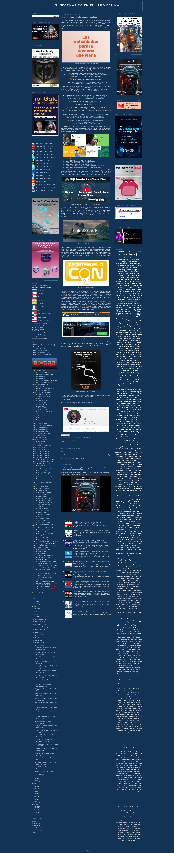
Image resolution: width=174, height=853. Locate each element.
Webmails (121, 433)
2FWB (120, 561)
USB (118, 458)
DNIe (139, 472)
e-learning (126, 673)
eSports (132, 673)
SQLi (124, 427)
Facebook (127, 289)
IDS (133, 529)
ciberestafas (130, 372)
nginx (117, 639)
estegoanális (123, 714)
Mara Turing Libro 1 (43, 431)
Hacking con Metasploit (45, 482)
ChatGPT (131, 287)
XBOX (132, 443)
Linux (138, 273)
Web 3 (137, 801)
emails (132, 812)
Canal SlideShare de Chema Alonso (45, 184)
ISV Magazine (133, 686)
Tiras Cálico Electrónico (46, 461)
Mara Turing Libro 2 (43, 429)
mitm (118, 301)
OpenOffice (138, 448)
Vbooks (133, 521)
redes (124, 295)
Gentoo (118, 651)
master (138, 535)
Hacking (121, 252)
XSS (129, 321)
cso (122, 574)
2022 (35, 611)
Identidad (132, 273)
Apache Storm (138, 726)
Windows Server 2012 (44, 557)
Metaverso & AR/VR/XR (45, 396)
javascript (120, 360)
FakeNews (131, 395)
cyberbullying (120, 523)
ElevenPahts (138, 517)
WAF (138, 521)
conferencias (132, 262)
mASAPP (133, 594)
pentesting (122, 256)
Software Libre (121, 342)
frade (119, 818)
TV (129, 521)
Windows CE (133, 706)
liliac (119, 718)
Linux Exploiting (42, 536)
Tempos (126, 281)
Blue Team (120, 460)
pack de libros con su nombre (89, 297)
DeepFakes (138, 319)
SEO (125, 419)
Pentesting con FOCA (44, 534)
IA (131, 256)
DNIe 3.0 (131, 602)
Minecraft (119, 771)
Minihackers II (43, 376)
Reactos (134, 659)
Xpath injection (125, 614)
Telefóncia (126, 797)
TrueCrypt (128, 612)
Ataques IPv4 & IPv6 (44, 352)
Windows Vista (126, 313)
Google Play (129, 350)
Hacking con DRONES (44, 492)
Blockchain (121, 303)
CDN (134, 643)
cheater (133, 669)
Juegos (129, 325)
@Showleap (79, 98)
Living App (124, 366)
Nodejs (124, 608)
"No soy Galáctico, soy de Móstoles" (45, 771)
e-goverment (124, 407)
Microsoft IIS (132, 629)
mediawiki (120, 828)
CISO (118, 466)
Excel (132, 384)
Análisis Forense (43, 485)
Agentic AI (138, 429)
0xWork (130, 722)
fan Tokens (133, 378)
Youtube (119, 321)
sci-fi (140, 470)
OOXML (129, 382)
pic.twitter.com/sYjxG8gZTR (98, 82)
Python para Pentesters (81, 294)
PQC (135, 482)
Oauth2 (127, 468)
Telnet (131, 797)
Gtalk (123, 651)
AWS (119, 525)
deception (137, 614)
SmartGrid (118, 793)
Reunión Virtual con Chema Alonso (45, 146)
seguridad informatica (134, 836)
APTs (130, 618)
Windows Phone (130, 533)
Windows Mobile (120, 533)
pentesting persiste (134, 830)
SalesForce (125, 661)
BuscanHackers (125, 600)
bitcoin (131, 315)
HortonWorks (137, 684)
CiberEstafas (41, 422)
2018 (35, 781)
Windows (120, 275)
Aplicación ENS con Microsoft (46, 567)
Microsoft (119, 293)
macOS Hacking (42, 496)
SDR (135, 631)
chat (138, 427)
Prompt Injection (125, 370)
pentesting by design (124, 830)
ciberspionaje (121, 547)
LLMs (127, 283)
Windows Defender (121, 804)
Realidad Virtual (120, 513)
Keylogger (120, 690)
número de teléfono (124, 639)
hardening (121, 270)
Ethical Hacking (42, 350)
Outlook (138, 504)
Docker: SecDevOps (44, 481)
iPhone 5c (124, 716)
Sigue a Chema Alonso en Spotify (45, 163)
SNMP (129, 590)
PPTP (140, 553)
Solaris (139, 793)
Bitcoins (132, 327)
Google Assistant (121, 684)
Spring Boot (41, 465)
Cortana (120, 602)
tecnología (127, 480)
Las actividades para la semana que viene (79, 17)
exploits (120, 374)
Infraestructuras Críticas (45, 502)
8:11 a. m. (87, 437)
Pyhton (123, 631)
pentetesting (121, 832)
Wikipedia (133, 592)
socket (124, 838)
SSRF (134, 590)
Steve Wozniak (132, 531)
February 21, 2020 (92, 104)
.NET (118, 344)
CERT (117, 681)
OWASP (132, 504)
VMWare (137, 665)
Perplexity (119, 419)
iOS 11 (135, 822)
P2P (138, 433)
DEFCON (135, 486)
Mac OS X (126, 354)
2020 (35, 617)
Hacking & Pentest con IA (46, 380)
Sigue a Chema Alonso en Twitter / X (45, 166)
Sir (140, 789)
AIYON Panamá (42, 317)
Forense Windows (42, 589)
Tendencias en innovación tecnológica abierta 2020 (89, 165)
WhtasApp (131, 802)
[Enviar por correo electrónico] (62, 435)
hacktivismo (137, 415)
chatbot (123, 389)
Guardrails (133, 604)
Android (121, 277)
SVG (126, 789)
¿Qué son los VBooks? (39, 343)
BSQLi (124, 486)
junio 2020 (38, 635)
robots (118, 388)
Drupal (139, 565)
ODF (134, 403)
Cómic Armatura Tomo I (45, 477)
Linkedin (126, 431)
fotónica (128, 637)
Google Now (127, 749)
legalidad (128, 399)
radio (138, 374)
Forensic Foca (136, 510)
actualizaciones (129, 667)
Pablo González (103, 295)
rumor (126, 836)
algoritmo (134, 498)
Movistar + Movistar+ (128, 771)
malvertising (119, 618)
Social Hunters (42, 416)
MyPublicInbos (120, 773)
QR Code (138, 588)
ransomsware (134, 639)
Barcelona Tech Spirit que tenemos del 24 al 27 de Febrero (85, 91)
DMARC (125, 602)
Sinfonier (129, 427)
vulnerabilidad (138, 641)
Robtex (139, 659)
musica (133, 675)
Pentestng (125, 696)
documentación (121, 415)
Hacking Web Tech (43, 508)
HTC (122, 751)
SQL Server (126, 352)
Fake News (120, 380)
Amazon (131, 366)
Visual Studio (132, 506)
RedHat (128, 513)
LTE (131, 653)
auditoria (125, 710)
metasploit (136, 299)
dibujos (139, 393)
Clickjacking (131, 527)
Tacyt (127, 376)
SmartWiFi (120, 435)
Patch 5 (132, 781)
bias (122, 458)
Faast (117, 366)
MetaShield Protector (123, 397)
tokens (134, 321)
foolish (135, 470)
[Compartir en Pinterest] (69, 435)
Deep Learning (125, 309)
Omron (134, 777)
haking (139, 714)
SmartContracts (136, 352)
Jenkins (117, 761)
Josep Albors (67, 255)
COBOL (138, 643)
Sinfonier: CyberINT (43, 510)
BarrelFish (118, 732)
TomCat (133, 704)
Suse (139, 663)
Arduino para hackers (44, 347)
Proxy (130, 386)
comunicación (128, 635)
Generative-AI (136, 289)
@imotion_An (72, 98)
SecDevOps (137, 496)
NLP (131, 694)
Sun (138, 468)
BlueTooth (138, 366)
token (131, 380)
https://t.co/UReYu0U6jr (84, 120)
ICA (136, 553)
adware (118, 399)
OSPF (118, 777)
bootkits (119, 594)
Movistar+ (134, 397)
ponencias (127, 832)
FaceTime (137, 602)
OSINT (40, 443)
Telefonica (118, 570)
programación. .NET (121, 834)
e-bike (137, 671)
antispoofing (137, 557)
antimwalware (119, 710)
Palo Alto (132, 657)
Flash (127, 683)
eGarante (121, 616)
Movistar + (132, 338)
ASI (132, 724)
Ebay (117, 683)
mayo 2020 (38, 637)
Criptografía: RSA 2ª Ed (45, 544)
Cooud (120, 738)
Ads (117, 517)
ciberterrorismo (121, 515)
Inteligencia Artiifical (132, 688)
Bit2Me (123, 393)
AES (124, 598)
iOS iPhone (120, 824)
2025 (35, 604)
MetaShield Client (131, 584)
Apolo (130, 679)
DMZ (137, 527)
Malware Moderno (43, 423)
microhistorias (136, 362)
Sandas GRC (138, 610)
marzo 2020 (39, 642)
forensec (140, 816)
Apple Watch (120, 620)
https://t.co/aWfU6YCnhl (78, 82)
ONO (140, 775)
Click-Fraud (138, 551)
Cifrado (118, 313)
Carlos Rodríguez (78, 249)
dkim (117, 464)
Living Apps (126, 336)
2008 (35, 807)
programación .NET (122, 429)
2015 (35, 788)
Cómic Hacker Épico (44, 520)
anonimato (133, 392)
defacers (132, 671)
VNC (124, 706)
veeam (128, 840)
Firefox (125, 332)
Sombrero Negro (42, 420)
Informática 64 (128, 447)
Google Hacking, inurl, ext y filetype (83, 611)
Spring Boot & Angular (44, 473)
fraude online (132, 356)
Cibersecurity (137, 600)
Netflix (126, 482)
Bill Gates (136, 561)
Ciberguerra (42, 386)
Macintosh (131, 627)
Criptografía (121, 299)
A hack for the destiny (44, 490)
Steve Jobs (120, 498)
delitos (134, 574)
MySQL (138, 346)
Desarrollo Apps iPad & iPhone (47, 561)
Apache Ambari (119, 726)
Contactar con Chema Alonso (43, 143)
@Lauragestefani (78, 116)
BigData (133, 305)
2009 (35, 804)
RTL (130, 659)
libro (138, 330)
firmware (134, 816)
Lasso (139, 625)
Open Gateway (133, 441)
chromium (138, 669)
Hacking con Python (44, 522)
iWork (127, 594)
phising (117, 677)
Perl (140, 608)
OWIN (125, 777)
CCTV (129, 643)
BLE (135, 472)
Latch (131, 271)
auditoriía (127, 808)
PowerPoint (119, 659)
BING (139, 325)
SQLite (132, 490)
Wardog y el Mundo (43, 547)
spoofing (121, 350)
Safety (133, 789)
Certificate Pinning (130, 537)
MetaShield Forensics (122, 629)
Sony (123, 612)
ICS (132, 539)
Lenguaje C (121, 627)
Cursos (122, 268)
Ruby (135, 456)
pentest (120, 271)
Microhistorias (42, 551)
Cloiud (129, 736)
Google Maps (119, 553)
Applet (125, 620)
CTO (131, 600)
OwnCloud (126, 781)
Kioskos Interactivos (135, 582)
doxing (122, 464)
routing (118, 641)
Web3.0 (139, 612)
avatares (139, 533)
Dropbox (118, 539)
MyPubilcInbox (120, 588)
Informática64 (124, 441)
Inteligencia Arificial (121, 688)
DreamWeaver (129, 740)
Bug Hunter (41, 370)
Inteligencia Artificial (129, 258)
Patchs (136, 608)
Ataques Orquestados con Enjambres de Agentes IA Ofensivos (91, 591)
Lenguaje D (131, 763)
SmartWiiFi (124, 793)
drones (127, 464)
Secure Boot (133, 661)
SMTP (120, 555)
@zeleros (90, 97)
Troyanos (135, 370)
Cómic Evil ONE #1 (43, 471)
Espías (123, 649)
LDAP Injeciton (119, 763)
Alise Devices (124, 679)
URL (126, 799)
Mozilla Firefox (134, 431)
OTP (118, 476)
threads (138, 720)
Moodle (133, 586)
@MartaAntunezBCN (100, 116)
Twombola (118, 799)
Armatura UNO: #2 (44, 455)
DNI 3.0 (130, 738)
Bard (133, 433)
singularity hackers (125, 403)
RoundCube (132, 700)
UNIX (121, 592)
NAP (128, 694)
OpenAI (136, 350)
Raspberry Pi (41, 441)
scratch (138, 559)
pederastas (124, 718)
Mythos (127, 588)
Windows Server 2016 (44, 354)
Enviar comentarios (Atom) (77, 458)
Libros (130, 264)
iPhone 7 (131, 716)
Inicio (87, 455)
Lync (140, 765)
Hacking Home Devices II (46, 382)
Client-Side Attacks (43, 488)
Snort (129, 793)
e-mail (138, 287)
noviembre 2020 (40, 622)
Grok (140, 624)
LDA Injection (139, 761)
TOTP (138, 405)
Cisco (131, 551)
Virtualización (120, 557)
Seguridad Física (123, 327)
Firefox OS (133, 743)
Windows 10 (135, 336)
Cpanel (132, 645)
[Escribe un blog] (64, 435)
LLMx (125, 763)
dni (137, 635)
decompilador (131, 712)
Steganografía (137, 569)
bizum (128, 669)
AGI (140, 722)
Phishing (120, 311)
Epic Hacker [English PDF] (46, 528)
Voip (137, 413)
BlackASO (124, 643)
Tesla (117, 592)
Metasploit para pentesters (48, 555)
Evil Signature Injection (129, 742)
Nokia (135, 694)
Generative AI (121, 325)
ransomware (119, 409)
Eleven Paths (134, 277)
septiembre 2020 (40, 627)
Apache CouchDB (129, 726)
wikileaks (137, 425)
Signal (124, 663)
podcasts (119, 332)
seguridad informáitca (134, 596)
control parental (121, 494)
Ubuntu (133, 354)
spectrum (129, 838)
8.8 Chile (40, 293)
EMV (140, 622)
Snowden (134, 793)
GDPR (134, 460)
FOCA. (122, 743)
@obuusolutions (99, 98)
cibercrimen (119, 307)
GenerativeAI (132, 295)
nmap (117, 549)
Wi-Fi (126, 557)
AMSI (132, 677)
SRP (136, 787)
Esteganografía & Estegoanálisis (47, 532)
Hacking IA (42, 372)
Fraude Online (41, 575)
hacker (132, 435)
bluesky (132, 808)
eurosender (127, 814)
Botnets (127, 388)
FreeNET (132, 683)
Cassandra (137, 734)
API (136, 419)
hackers (136, 271)
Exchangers (139, 742)
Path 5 (131, 456)
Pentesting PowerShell (44, 518)
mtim (124, 828)
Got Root (40, 506)
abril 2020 (38, 640)
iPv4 (139, 356)
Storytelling (41, 406)
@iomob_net (96, 97)
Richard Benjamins (78, 212)
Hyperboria (138, 651)
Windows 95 (124, 633)
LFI (139, 529)
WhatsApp (126, 291)
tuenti (124, 452)
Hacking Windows (43, 486)
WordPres (132, 806)
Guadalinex (138, 749)
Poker (137, 657)
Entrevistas (125, 285)
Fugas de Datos (136, 399)
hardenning (119, 822)
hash (133, 637)
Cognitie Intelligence (126, 622)
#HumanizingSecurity (69, 74)
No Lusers (128, 279)
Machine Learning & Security (46, 469)
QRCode (125, 659)
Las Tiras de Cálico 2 (45, 414)
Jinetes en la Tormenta (44, 433)
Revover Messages (132, 785)
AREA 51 (40, 310)
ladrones (132, 616)
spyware (138, 515)
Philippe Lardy (96, 171)
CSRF (133, 480)
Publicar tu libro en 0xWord (39, 285)
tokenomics (119, 329)
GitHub (123, 437)
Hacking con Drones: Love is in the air (84, 298)
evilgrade (138, 673)
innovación (129, 303)
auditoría (118, 295)
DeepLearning (135, 417)
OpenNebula (138, 779)
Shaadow (139, 661)
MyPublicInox (137, 773)
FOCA (132, 281)
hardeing (137, 820)
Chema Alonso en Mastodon (43, 169)
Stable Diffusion (134, 555)
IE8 (131, 625)
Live (126, 627)
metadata (131, 346)
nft (118, 403)
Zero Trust (132, 633)
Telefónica (64, 441)
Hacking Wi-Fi (42, 437)
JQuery (133, 759)
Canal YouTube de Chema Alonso (45, 187)
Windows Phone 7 (131, 804)
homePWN (118, 716)
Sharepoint (139, 513)
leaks (129, 508)
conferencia (120, 362)
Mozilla (137, 586)
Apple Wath (125, 728)
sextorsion (138, 523)
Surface (119, 704)
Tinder (124, 570)
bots (138, 386)
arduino (126, 451)
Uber (132, 665)
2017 (35, 783)
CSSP (131, 734)
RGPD (117, 785)
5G (140, 576)
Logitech (126, 765)
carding (123, 572)
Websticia (127, 498)
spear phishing (121, 472)
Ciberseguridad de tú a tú (45, 412)
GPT (140, 332)
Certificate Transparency (123, 645)
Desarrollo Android (43, 545)
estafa (137, 812)
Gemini (133, 334)
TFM (128, 665)
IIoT (141, 753)
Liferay (136, 763)
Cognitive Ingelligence (133, 563)
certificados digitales (126, 478)
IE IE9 (136, 323)
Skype (126, 476)
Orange (138, 629)
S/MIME (125, 590)
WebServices (121, 667)
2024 (35, 606)
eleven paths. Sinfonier (124, 812)
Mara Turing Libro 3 (43, 427)
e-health (118, 508)
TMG (118, 797)
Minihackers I (42, 378)
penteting (139, 675)
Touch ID (139, 704)
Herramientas (137, 313)
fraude (139, 305)
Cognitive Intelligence (134, 301)
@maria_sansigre (89, 116)
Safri (138, 789)
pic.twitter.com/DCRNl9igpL (86, 122)
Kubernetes (41, 418)
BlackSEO (134, 421)
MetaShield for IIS (130, 692)
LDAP (126, 380)
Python (139, 293)
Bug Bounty (41, 435)
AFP (129, 677)
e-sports (127, 523)
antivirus (120, 451)
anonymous (135, 545)
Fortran (138, 743)
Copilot (128, 580)
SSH (139, 456)
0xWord (34, 821)
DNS (130, 332)
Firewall (137, 395)
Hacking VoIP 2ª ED (44, 549)
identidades (137, 824)
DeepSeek (122, 413)
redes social (121, 836)
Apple (127, 277)
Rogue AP (119, 590)
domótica (125, 535)
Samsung (126, 555)
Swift (123, 704)
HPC (118, 751)
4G (119, 537)
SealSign (118, 506)
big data (129, 299)
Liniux (121, 765)
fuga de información (135, 409)
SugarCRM (138, 795)
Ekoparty (40, 300)
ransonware (126, 720)
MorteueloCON (99, 247)
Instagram (119, 401)
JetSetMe (123, 761)
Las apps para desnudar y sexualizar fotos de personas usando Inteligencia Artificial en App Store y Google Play (91, 521)
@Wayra (80, 76)
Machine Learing (137, 767)
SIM (128, 490)
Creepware (138, 645)
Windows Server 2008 (135, 543)
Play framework (132, 696)
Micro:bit (135, 655)
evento (135, 478)
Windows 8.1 (124, 492)
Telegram (125, 368)
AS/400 (128, 724)
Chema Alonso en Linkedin (43, 178)
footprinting (121, 405)
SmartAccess (130, 791)
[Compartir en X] (66, 435)
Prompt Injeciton (127, 783)
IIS (127, 344)
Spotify (127, 443)
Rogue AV (119, 700)
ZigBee (137, 806)
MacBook (124, 519)
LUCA (102, 440)
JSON (135, 625)
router (140, 639)
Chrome (138, 368)
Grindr (132, 749)
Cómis (125, 738)
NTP (140, 655)
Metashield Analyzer (127, 655)
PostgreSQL (124, 610)
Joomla (136, 447)
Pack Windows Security (39, 337)
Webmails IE (125, 802)
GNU (123, 539)
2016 (35, 786)
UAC (120, 378)
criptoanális (123, 810)
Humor (138, 266)
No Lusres (135, 775)
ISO (119, 755)
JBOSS (120, 653)
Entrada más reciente (67, 455)
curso (118, 407)
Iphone (120, 273)
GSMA (120, 511)
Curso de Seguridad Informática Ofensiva (88, 338)
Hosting (127, 625)
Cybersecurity (132, 439)
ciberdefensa (135, 572)
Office (122, 376)
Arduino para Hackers (44, 467)
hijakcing (131, 822)
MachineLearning (120, 692)
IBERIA (136, 753)
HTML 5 (139, 604)
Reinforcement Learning (135, 698)
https (125, 374)
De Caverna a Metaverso (45, 410)
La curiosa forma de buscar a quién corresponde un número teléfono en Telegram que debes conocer (90, 552)
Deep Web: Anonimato (44, 514)
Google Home (131, 488)
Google (123, 262)
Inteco (137, 755)
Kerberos (127, 606)
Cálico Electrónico (39, 331)
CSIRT (123, 734)
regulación (120, 576)
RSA (140, 452)
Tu (117, 706)
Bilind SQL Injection (127, 732)
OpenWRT (120, 781)
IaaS (139, 686)
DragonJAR (41, 290)
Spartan (119, 795)
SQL (139, 631)
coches (139, 506)
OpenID (132, 779)
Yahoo (124, 439)
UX (124, 592)
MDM (118, 584)
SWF (130, 789)
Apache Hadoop (130, 578)
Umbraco (131, 799)
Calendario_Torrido (122, 423)
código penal (124, 712)
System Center (122, 665)
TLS (118, 543)
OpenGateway (128, 462)
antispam (138, 443)
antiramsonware (119, 808)
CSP (128, 734)
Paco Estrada (82, 173)
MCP (134, 653)
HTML (120, 427)
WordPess (126, 806)
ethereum (129, 415)
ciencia (118, 574)
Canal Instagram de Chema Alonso (45, 190)
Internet (121, 279)
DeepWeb (124, 502)
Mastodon (118, 531)
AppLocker (118, 728)
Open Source (123, 323)
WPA (118, 633)
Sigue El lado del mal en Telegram (45, 151)
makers (132, 407)
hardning (125, 822)
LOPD (128, 411)
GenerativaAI (120, 747)
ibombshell (132, 535)
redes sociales (135, 340)
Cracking (120, 346)
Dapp (123, 647)
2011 (35, 799)
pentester (138, 407)
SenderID (126, 541)
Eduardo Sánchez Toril (78, 255)
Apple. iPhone (138, 728)
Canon (121, 681)
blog (138, 327)
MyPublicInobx (121, 694)
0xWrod (135, 722)
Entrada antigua (106, 455)
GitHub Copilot (127, 511)
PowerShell (126, 305)
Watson (129, 801)
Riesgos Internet (42, 475)
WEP (128, 706)
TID (139, 397)
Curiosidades (133, 254)
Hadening (132, 751)
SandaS (139, 590)
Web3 (138, 297)
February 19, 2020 (96, 83)
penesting (137, 828)
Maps (132, 606)
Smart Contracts (133, 476)
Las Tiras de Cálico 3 (45, 392)
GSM (120, 431)
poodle (132, 832)
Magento (123, 584)
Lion (135, 539)
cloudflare (137, 348)
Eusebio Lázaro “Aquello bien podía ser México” (88, 167)
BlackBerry (121, 563)
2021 (35, 614)
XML (119, 614)
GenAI (125, 273)
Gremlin (123, 567)
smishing (120, 838)
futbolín (120, 820)
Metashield (119, 448)
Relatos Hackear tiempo (45, 425)
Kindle (132, 761)
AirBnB (118, 643)
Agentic (139, 392)
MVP (135, 502)
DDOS (118, 502)
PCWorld (119, 364)
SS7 (120, 661)
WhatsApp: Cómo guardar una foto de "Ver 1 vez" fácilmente (90, 530)
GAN (137, 480)
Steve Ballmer (131, 795)
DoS (129, 529)
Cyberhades (35, 832)
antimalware (131, 342)
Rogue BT (125, 700)
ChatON (119, 736)
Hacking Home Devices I (46, 390)
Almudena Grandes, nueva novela (84, 162)
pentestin (138, 594)
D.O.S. (129, 486)
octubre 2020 (39, 624)
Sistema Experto (122, 791)
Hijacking (138, 389)
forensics (128, 433)
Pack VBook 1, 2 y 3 (38, 349)
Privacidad (135, 260)
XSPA (131, 557)
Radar (125, 785)
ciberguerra (137, 360)
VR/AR (135, 423)
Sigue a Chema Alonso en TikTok (44, 154)
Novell (128, 567)
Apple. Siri (131, 728)
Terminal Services (136, 388)
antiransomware (127, 484)
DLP (138, 537)
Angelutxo (94, 255)
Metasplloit (133, 769)
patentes (122, 549)
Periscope (137, 781)
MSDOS (118, 519)
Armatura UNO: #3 (44, 453)
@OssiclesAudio (88, 98)
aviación (139, 633)
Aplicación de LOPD (43, 587)
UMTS (129, 570)
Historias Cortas (42, 400)
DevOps (135, 452)
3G (128, 445)
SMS (138, 338)
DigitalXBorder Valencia (88, 243)
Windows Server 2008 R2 (130, 708)
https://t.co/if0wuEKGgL (84, 101)
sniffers (118, 454)
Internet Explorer (130, 307)
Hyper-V (132, 651)
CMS (125, 527)
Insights (133, 755)
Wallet (134, 570)
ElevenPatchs (119, 742)
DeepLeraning (121, 740)
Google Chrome (123, 338)
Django (118, 649)
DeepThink (137, 647)
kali (118, 356)
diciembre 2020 (40, 619)
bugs (138, 311)
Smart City (133, 541)
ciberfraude (119, 671)
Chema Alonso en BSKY (42, 172)
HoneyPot (126, 582)
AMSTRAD (139, 464)
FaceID (137, 580)
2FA (137, 317)
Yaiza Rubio (88, 171)
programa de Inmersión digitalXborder (86, 207)
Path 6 (119, 631)
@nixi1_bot (104, 97)
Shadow (119, 663)
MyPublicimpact (36, 825)
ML (127, 437)
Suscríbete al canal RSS (42, 181)
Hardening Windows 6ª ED (44, 573)
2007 (35, 809)
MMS (125, 767)
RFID (137, 511)
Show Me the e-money (44, 445)
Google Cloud (130, 466)
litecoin (137, 616)
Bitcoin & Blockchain (44, 498)
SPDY (131, 787)
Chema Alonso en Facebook (43, 175)
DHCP (119, 647)
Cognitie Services (136, 736)
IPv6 (134, 325)
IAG (119, 606)
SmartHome (136, 382)
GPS (123, 344)
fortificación (125, 340)
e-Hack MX (40, 307)
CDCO (120, 580)
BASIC (125, 561)
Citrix (139, 364)
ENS (140, 454)
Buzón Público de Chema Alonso (44, 149)
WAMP (120, 801)
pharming (120, 720)
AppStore (135, 598)
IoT (117, 334)
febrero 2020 (39, 645)
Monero (137, 606)
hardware (127, 311)
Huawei (132, 753)
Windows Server (122, 315)
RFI (121, 541)
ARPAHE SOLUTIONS (44, 320)
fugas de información (123, 384)
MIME (121, 767)
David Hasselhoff (131, 494)
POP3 (127, 657)
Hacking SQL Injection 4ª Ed (46, 565)
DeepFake (133, 565)
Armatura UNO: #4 (44, 451)
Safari (125, 521)
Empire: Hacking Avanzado (46, 459)
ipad (125, 321)
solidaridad (132, 720)
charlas (128, 268)
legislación (122, 411)
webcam (131, 425)
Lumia (135, 765)
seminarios (119, 598)
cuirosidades (130, 810)
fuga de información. (126, 818)
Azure (117, 393)
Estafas (137, 291)
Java (117, 376)
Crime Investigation (43, 494)
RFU (140, 783)
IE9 (118, 496)
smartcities (129, 549)
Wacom (124, 801)
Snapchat (118, 612)
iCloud (123, 594)
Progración (119, 783)
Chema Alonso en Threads (42, 160)
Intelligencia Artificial (125, 759)
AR (124, 724)
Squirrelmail (137, 702)
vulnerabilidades (126, 454)
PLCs (117, 541)
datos (139, 401)
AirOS (139, 724)
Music (139, 539)
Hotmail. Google (125, 753)
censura (128, 572)
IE (116, 653)
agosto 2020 (39, 629)
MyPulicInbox (119, 775)
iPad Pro (126, 824)
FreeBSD (121, 745)
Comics (127, 275)
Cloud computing (136, 329)
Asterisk (135, 679)
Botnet (126, 409)
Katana (128, 761)
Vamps (134, 612)
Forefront (130, 502)
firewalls (127, 616)
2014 (35, 791)
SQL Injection (121, 297)
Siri (135, 427)
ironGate (127, 826)
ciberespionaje (123, 330)
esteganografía (122, 395)
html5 (132, 523)
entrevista (123, 500)
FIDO (118, 743)
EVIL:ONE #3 (43, 439)
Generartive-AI (135, 745)
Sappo (130, 569)
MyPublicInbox (36, 823)
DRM (133, 681)
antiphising (137, 667)
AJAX (118, 724)
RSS (126, 425)
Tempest (125, 506)
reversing (130, 419)
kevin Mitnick (130, 515)
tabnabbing (137, 838)
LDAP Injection (122, 386)
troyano (131, 429)
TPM (121, 797)
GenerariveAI (127, 745)
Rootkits (125, 531)
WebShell (118, 802)
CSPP (123, 466)
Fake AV (134, 649)
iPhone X (136, 716)
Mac (133, 411)
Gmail (135, 332)
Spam (133, 297)
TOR (134, 393)
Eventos (97, 440)
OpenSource (120, 443)
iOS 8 (140, 822)
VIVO (128, 592)
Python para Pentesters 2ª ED (46, 524)
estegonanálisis (121, 637)
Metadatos (133, 283)
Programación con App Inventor (83, 164)
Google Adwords (137, 747)
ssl (122, 388)
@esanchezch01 (72, 117)
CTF (124, 580)
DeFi (140, 486)
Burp (139, 679)
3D (137, 500)
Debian (129, 452)
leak (120, 358)
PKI (136, 519)
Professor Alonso (39, 329)
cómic (128, 413)
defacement (128, 574)
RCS (127, 698)
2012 (35, 796)
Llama (117, 392)
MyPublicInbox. (129, 773)
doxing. (136, 810)
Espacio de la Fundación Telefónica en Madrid (89, 126)
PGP (126, 456)
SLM (133, 513)
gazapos (126, 820)
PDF (134, 386)
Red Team (41, 479)
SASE (119, 787)
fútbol (138, 547)
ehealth (124, 508)
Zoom (131, 614)
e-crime (139, 354)
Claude (140, 378)
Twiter (135, 797)
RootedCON (130, 631)
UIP (123, 799)
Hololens (118, 753)
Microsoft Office (128, 448)
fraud (136, 714)
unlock (123, 840)
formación (120, 266)
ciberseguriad (138, 808)
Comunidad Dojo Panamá (44, 313)
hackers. (131, 820)
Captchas (133, 445)
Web (134, 801)
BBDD (139, 598)
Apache (127, 329)
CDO (137, 411)
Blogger (135, 454)
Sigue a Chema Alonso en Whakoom (45, 157)
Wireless (118, 354)
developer (133, 364)
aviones (121, 635)
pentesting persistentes (133, 718)
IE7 (136, 529)
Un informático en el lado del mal (87, 5)
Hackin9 (122, 625)
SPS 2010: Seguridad (43, 583)
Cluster (40, 516)
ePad (140, 810)
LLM (126, 271)
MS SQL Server (130, 405)
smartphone (130, 389)
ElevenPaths (80, 24)
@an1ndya (89, 117)
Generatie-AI (138, 683)
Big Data (40, 398)
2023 (35, 609)
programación (128, 319)
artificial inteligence (120, 669)
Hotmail (139, 439)
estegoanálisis (131, 500)
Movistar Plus (128, 401)
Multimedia (126, 504)
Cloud (124, 358)
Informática (127, 755)
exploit (131, 323)
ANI (121, 724)
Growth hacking (125, 604)
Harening (138, 751)
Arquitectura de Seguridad (46, 388)
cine (123, 399)
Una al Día (40, 579)
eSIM (117, 714)
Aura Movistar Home (132, 730)
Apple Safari (129, 517)
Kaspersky (125, 653)
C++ (140, 732)
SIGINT (127, 787)
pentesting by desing (123, 596)
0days (135, 549)
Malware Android (42, 512)
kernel (140, 478)
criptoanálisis (134, 451)
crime (134, 635)
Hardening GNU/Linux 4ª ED (46, 542)
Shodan (131, 344)
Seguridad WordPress (44, 504)
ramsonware (138, 834)
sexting (121, 480)
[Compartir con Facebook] (67, 435)
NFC (139, 460)
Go (118, 567)
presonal (138, 832)
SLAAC (125, 569)
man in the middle (126, 675)
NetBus (130, 775)
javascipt (138, 637)
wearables (119, 722)
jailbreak (138, 344)
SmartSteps (130, 702)
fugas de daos (136, 818)
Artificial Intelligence (132, 270)
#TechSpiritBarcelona (72, 97)
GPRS (139, 342)
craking (117, 810)
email (133, 547)
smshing (131, 641)
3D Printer (129, 472)
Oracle (119, 352)
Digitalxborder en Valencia (87, 213)
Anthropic (128, 598)
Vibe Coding (123, 543)
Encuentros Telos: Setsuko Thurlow (84, 161)
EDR (133, 580)
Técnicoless (121, 372)
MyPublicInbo (137, 771)
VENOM (139, 799)
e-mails (119, 445)
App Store (122, 517)
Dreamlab (40, 297)
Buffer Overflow (124, 551)
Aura (132, 291)
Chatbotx (124, 736)
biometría (126, 378)
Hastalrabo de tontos (135, 474)
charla (138, 403)
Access (135, 618)
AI (128, 256)
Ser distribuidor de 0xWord (39, 323)
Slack (135, 663)
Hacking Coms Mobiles (44, 569)
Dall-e (136, 681)
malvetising (136, 826)
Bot (140, 500)
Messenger (120, 482)
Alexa (128, 421)
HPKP (128, 684)
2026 (35, 601)
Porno (133, 567)
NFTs (134, 401)
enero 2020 (38, 775)
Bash (118, 600)
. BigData (125, 722)
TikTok (139, 462)
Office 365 (133, 468)
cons (119, 340)
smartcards (123, 677)
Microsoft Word (126, 586)
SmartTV (131, 358)
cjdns (118, 712)
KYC (139, 688)
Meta (122, 496)
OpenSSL (131, 519)
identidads (120, 826)
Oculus (130, 777)
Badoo (139, 730)
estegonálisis (121, 814)
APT (135, 380)
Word (139, 708)
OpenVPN (130, 608)
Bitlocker (138, 578)
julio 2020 (38, 632)
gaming (131, 368)
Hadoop (131, 553)
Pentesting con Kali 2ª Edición (88, 391)
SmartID (139, 541)
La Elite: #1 (42, 447)
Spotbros (124, 795)
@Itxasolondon (81, 117)
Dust (122, 425)
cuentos (130, 470)
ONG (123, 490)
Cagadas (134, 620)
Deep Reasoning (121, 488)
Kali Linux (138, 384)
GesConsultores (128, 747)
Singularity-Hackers (37, 828)
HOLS (127, 651)
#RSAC (87, 82)
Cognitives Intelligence (122, 565)
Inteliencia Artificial (120, 757)
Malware (135, 268)
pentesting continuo (129, 559)
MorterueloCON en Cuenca (88, 287)
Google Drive (126, 624)
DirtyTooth (128, 460)
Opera (130, 496)
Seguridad (138, 490)
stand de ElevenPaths (78, 69)
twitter (140, 295)
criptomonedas (130, 317)
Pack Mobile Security (38, 335)
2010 (35, 802)
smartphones (124, 641)
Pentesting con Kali (44, 345)
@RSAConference (92, 76)
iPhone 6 (118, 675)
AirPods (123, 578)
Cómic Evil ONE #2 (44, 463)
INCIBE (123, 686)
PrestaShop (131, 610)
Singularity (129, 663)
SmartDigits (137, 791)
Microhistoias (138, 692)
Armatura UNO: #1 (44, 457)
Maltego (137, 627)
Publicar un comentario (67, 452)
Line (125, 690)
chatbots (127, 458)
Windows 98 (138, 802)
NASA (125, 775)
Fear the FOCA (38, 327)
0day (124, 445)
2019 (35, 778)
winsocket (133, 840)
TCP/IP (140, 531)
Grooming (120, 582)
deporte (119, 535)
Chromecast (127, 681)
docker (138, 372)
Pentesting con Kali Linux (45, 540)
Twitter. (139, 797)
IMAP (119, 686)
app (125, 470)
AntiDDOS (130, 525)
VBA (135, 799)
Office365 (119, 462)
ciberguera (126, 671)
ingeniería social (136, 458)
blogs (121, 334)
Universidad (120, 283)
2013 (35, 794)
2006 (35, 812)
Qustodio (123, 698)
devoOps (138, 712)
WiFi (133, 309)
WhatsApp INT (42, 408)
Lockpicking (130, 690)
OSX (120, 657)
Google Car (119, 624)
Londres (131, 765)
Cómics (119, 289)
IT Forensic (41, 303)
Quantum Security (44, 374)
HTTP (119, 368)
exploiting (132, 330)
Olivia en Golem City (45, 384)
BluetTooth (135, 732)
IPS (127, 686)
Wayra (137, 358)
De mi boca (135, 738)
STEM (122, 789)
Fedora (139, 649)
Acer (136, 724)
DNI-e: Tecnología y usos (44, 581)
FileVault (127, 743)
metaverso (131, 374)
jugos (131, 826)
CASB (119, 734)
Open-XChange (125, 779)
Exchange (128, 649)
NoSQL (132, 588)
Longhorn (137, 690)
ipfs (141, 716)
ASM (122, 537)
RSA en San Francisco (95, 22)
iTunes (131, 824)
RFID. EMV (134, 783)
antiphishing (119, 470)
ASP (119, 578)
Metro (139, 769)
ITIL (122, 755)
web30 (133, 576)
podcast (127, 334)
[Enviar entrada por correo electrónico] (90, 437)
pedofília (132, 828)
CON (139, 321)
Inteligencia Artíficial (130, 757)
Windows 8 (123, 356)
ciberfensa (131, 710)
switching (125, 618)
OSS (122, 777)
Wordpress (121, 348)
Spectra (138, 281)
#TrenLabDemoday (103, 95)
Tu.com (131, 437)
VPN (133, 413)
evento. (133, 814)
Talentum (132, 376)
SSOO (124, 702)
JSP (123, 606)
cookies (129, 547)
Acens (140, 618)
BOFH (130, 561)
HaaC (128, 539)
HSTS (126, 553)
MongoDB (119, 608)
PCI (123, 657)
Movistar (138, 309)
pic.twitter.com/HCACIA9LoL (86, 103)
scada (132, 464)
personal (120, 287)
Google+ (118, 604)
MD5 (118, 767)
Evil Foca (129, 393)
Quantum (126, 364)
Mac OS (130, 767)
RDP (121, 476)
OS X (126, 496)
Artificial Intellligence (121, 730)
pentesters (127, 417)
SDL (137, 700)
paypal (139, 574)
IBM (130, 423)
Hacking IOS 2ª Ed (43, 538)
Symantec (128, 704)
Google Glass (134, 624)
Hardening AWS (42, 404)
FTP (130, 510)
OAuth (131, 482)
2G (137, 576)
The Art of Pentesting (44, 394)
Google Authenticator (122, 474)
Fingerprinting (135, 275)
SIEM (123, 787)
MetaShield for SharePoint (124, 769)
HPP (118, 625)
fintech (129, 816)
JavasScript (138, 759)
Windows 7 (119, 319)
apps (118, 389)
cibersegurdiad (138, 710)
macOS (120, 417)
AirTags (137, 677)
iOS (126, 287)
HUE (132, 684)
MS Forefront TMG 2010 (44, 585)
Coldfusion (135, 622)
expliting (125, 816)
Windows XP (128, 360)
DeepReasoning (122, 529)
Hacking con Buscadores (44, 577)
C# (129, 620)
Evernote (122, 683)
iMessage (120, 559)
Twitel (126, 435)
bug (128, 297)
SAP (117, 661)
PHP (125, 346)
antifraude (139, 592)
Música (123, 301)
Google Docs (120, 749)
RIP (121, 785)
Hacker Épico (42, 553)
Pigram (117, 610)
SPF (134, 462)
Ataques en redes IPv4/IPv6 (46, 563)
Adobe (123, 525)
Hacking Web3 (42, 402)
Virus (117, 492)
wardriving (127, 576)
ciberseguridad (79, 440)
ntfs (128, 828)
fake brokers (130, 714)
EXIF (140, 681)
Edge (139, 494)
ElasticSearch (137, 740)
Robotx (139, 785)
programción (131, 834)
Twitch (120, 706)
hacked (128, 362)
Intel (134, 511)
